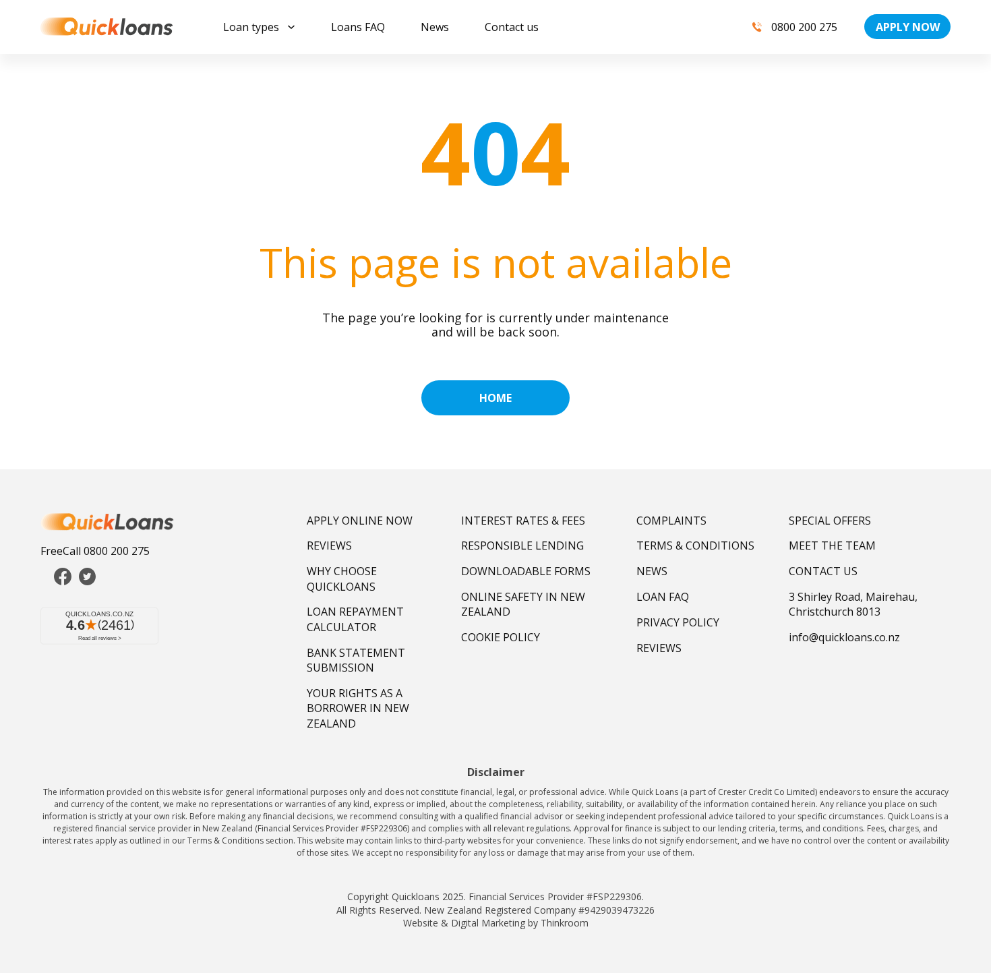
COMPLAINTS (671, 520)
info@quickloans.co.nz (844, 637)
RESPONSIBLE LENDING (522, 545)
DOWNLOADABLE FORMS (526, 571)
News (435, 27)
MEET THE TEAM (832, 545)
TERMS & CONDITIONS (695, 545)
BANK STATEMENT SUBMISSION (356, 660)
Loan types (251, 27)
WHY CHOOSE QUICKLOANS (342, 578)
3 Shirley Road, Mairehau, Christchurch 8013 (853, 604)
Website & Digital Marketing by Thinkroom (496, 922)
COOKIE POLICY (500, 637)
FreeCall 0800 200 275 (95, 550)
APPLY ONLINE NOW (360, 520)
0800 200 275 (804, 27)
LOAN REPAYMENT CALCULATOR (355, 619)
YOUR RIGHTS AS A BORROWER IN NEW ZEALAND (358, 708)
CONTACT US (823, 571)
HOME (495, 397)
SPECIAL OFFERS (830, 520)
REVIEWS (329, 545)
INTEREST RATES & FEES (523, 520)
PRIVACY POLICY (677, 622)
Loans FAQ (358, 27)
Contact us (512, 27)
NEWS (651, 571)
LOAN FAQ (662, 596)
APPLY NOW (908, 27)
